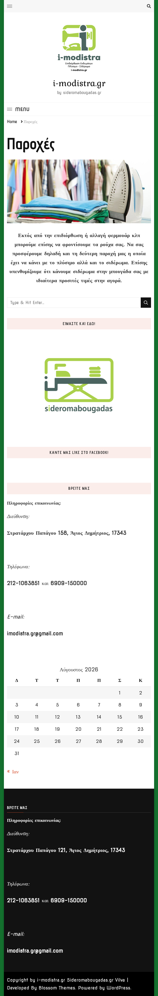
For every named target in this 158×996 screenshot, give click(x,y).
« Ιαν (13, 771)
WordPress (118, 987)
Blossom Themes (57, 987)
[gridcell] (79, 258)
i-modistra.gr (79, 83)
